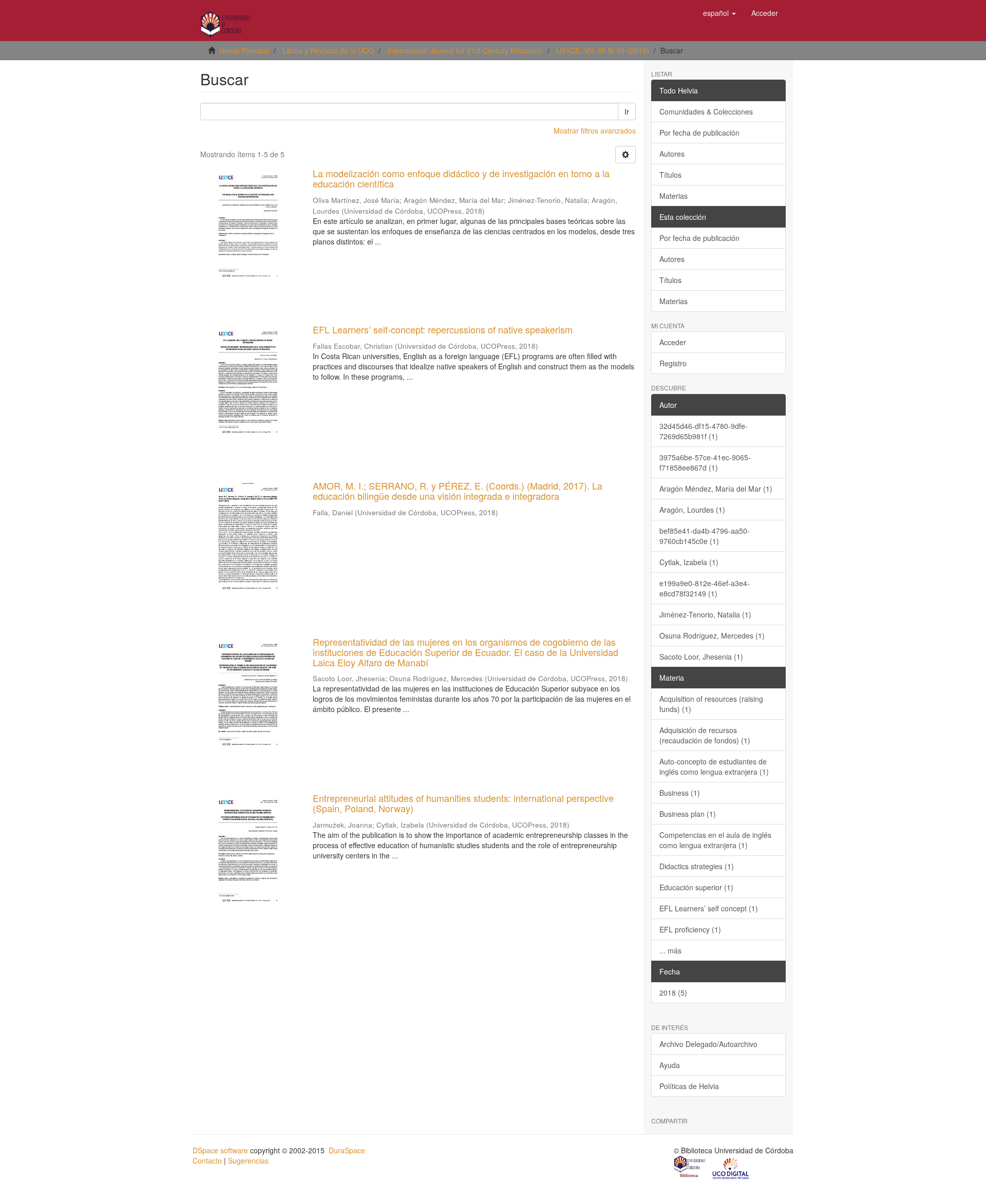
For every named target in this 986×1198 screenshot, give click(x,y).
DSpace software (220, 1150)
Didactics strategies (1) (696, 866)
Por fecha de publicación (699, 132)
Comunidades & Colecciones (706, 111)
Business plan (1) (687, 814)
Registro (673, 363)
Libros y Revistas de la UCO (328, 50)
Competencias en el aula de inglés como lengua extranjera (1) (715, 840)
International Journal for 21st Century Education (465, 50)
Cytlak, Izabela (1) (688, 562)
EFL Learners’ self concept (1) (708, 908)
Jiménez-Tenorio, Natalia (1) (705, 614)
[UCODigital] (731, 1168)
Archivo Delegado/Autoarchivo (708, 1044)
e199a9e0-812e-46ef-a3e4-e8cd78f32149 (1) (704, 588)
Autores (672, 153)
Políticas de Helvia (689, 1086)
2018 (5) (673, 992)
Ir (626, 111)
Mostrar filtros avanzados (595, 130)
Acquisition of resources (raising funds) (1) (711, 704)
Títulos (670, 175)
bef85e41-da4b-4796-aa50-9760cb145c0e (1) (704, 536)
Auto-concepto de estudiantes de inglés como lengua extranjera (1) (714, 766)
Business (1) (679, 793)
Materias (673, 196)
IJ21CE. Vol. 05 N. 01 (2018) (602, 50)
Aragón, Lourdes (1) (692, 509)
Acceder (672, 342)
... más (670, 950)
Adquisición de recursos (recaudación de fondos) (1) (704, 735)
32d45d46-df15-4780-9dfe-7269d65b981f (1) (703, 431)
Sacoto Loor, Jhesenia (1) (701, 656)
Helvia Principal (244, 50)
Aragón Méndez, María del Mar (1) (715, 488)
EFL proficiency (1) (690, 929)
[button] (719, 13)
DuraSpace (347, 1150)
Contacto (207, 1160)
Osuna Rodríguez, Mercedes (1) (712, 635)
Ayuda (669, 1065)
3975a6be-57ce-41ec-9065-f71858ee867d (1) (705, 462)
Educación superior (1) (696, 887)
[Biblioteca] (690, 1168)
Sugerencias (248, 1160)
